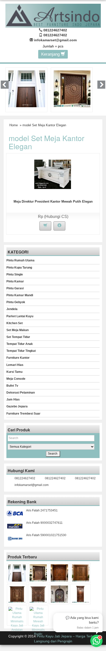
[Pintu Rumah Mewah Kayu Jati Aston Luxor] (59, 573)
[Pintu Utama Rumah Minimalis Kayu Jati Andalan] (17, 619)
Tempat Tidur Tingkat (21, 351)
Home (13, 125)
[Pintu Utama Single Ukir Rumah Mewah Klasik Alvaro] (80, 573)
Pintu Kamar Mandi (19, 295)
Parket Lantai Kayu (19, 316)
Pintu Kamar (15, 281)
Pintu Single (14, 274)
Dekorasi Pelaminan (20, 392)
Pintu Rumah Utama (20, 260)
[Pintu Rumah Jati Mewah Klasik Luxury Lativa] (17, 594)
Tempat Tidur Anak (19, 344)
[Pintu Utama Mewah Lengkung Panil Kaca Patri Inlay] (59, 594)
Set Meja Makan (17, 330)
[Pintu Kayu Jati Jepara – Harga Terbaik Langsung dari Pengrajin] (53, 15)
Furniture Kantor (18, 357)
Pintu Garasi (15, 288)
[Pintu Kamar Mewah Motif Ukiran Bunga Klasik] (80, 594)
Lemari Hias (14, 365)
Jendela (12, 309)
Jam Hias (13, 399)
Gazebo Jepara (17, 406)
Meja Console (15, 378)
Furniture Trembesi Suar (23, 413)
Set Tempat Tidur (18, 337)
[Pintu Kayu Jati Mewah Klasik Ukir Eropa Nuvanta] (38, 594)
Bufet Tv (12, 385)
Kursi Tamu (14, 372)
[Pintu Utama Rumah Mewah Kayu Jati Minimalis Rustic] (38, 621)
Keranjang (51, 54)
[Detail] (59, 226)
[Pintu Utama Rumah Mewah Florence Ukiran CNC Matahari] (72, 88)
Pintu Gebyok (15, 302)
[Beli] (45, 226)
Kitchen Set (14, 323)
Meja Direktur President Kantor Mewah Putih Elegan (53, 201)
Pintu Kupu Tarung (19, 267)
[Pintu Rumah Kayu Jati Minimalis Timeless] (26, 88)
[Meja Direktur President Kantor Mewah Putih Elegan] (52, 174)
